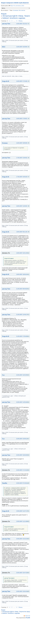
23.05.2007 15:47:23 (21, 572)
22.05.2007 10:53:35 (21, 375)
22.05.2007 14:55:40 (21, 402)
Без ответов (22, 10)
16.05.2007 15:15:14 (21, 23)
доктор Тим (6, 23)
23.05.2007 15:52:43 (21, 591)
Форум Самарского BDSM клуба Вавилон (15, 3)
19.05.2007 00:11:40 (21, 231)
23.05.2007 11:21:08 (21, 521)
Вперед (20, 20)
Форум (3, 14)
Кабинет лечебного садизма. (14, 18)
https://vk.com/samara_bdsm (17, 5)
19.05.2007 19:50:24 (21, 274)
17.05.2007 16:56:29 (21, 176)
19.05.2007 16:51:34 (21, 253)
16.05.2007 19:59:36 (21, 143)
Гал (3, 375)
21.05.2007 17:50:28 (21, 336)
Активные (15, 10)
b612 (3, 47)
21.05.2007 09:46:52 (21, 288)
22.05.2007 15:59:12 (21, 438)
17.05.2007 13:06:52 (21, 157)
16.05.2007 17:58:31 (21, 118)
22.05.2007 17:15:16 (21, 470)
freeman (5, 143)
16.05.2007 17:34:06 (21, 81)
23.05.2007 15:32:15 (21, 538)
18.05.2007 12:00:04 (21, 206)
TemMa (4, 483)
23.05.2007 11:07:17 (21, 511)
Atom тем (27, 615)
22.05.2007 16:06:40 (21, 455)
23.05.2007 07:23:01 (21, 483)
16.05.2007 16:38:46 (21, 46)
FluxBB (28, 617)
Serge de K (5, 81)
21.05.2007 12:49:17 (21, 314)
